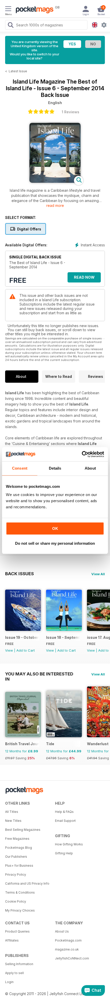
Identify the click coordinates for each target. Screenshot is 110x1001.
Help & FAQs (64, 812)
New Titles (13, 821)
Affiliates (12, 940)
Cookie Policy (15, 901)
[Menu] (8, 9)
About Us (62, 931)
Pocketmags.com (68, 940)
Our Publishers (16, 856)
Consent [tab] (19, 468)
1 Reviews (70, 112)
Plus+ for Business (19, 865)
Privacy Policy (15, 874)
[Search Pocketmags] (10, 25)
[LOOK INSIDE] (55, 181)
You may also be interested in (39, 673)
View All (98, 574)
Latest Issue (18, 71)
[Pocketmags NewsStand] (33, 10)
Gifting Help (64, 853)
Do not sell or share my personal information (55, 543)
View (9, 650)
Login (9, 982)
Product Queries (17, 931)
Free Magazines (17, 839)
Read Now (84, 277)
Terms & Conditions (20, 892)
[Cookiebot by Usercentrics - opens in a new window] (81, 454)
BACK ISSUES (19, 573)
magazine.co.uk (67, 949)
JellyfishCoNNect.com (72, 958)
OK (55, 528)
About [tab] (90, 468)
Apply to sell (14, 973)
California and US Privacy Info (27, 883)
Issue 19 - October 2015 (22, 637)
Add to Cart (25, 650)
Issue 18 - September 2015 (63, 637)
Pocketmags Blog (18, 848)
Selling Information (19, 964)
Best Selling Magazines (22, 830)
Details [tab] (55, 468)
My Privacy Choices (20, 910)
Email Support (65, 821)
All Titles (11, 812)
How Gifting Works (69, 844)
